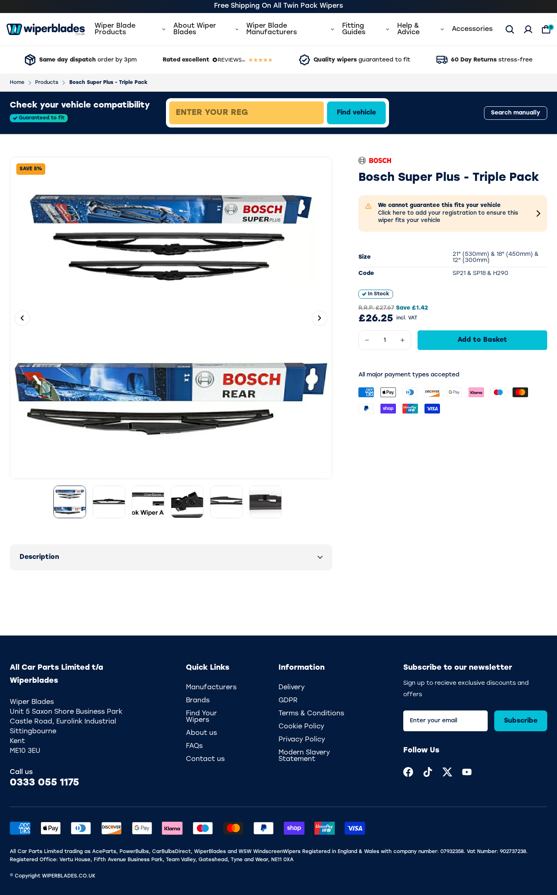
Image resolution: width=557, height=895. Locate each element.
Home (17, 82)
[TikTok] (428, 772)
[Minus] (367, 340)
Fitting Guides (353, 29)
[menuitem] (408, 772)
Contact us (205, 759)
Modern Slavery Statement (304, 756)
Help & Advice (408, 29)
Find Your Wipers (201, 716)
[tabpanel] (305, 113)
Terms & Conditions (311, 713)
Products (46, 82)
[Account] (528, 29)
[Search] (510, 29)
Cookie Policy (301, 726)
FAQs (194, 746)
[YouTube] (467, 772)
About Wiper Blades (194, 29)
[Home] (46, 29)
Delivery (291, 687)
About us (201, 733)
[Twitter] (447, 772)
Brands (198, 700)
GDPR (288, 700)
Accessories (472, 29)
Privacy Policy (301, 740)
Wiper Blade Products (115, 29)
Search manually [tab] (515, 113)
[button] (171, 557)
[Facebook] (408, 772)
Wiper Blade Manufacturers (271, 29)
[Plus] (402, 340)
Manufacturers (211, 687)
